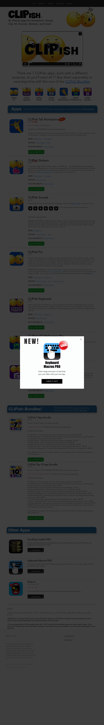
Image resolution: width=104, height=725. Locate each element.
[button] (81, 339)
